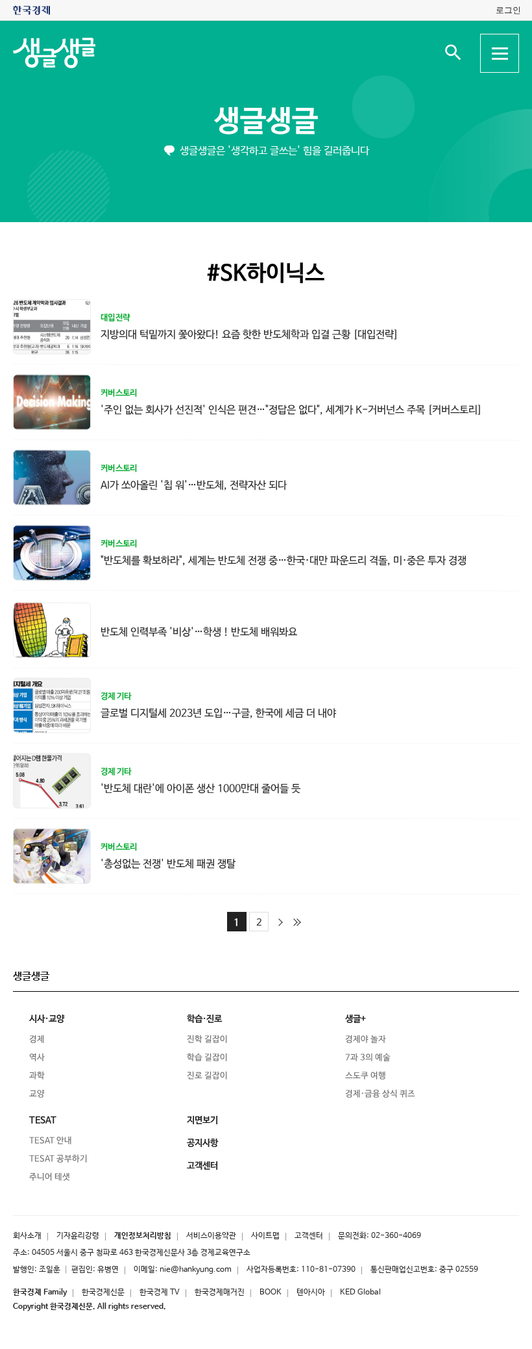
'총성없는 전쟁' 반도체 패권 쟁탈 (168, 863)
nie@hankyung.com (196, 1269)
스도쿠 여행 (365, 1076)
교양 (37, 1094)
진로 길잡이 (207, 1076)
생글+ (355, 1019)
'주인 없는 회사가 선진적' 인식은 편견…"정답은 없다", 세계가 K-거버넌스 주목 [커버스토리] (291, 409)
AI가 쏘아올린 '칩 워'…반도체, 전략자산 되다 (194, 485)
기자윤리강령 (77, 1236)
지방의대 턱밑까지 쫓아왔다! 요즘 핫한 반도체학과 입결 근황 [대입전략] (249, 334)
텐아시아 (310, 1292)
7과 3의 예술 (368, 1058)
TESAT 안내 (50, 1141)
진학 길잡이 (207, 1039)
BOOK (271, 1292)
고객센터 (309, 1236)
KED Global (360, 1292)
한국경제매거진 (220, 1292)
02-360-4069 (396, 1236)
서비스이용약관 (211, 1236)
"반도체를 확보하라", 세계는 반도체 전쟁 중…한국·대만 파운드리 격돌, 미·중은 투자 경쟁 (283, 560)
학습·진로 (204, 1019)
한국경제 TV (159, 1292)
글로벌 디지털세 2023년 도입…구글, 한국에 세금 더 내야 (218, 713)
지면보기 (202, 1120)
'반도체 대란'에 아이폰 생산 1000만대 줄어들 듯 (200, 788)
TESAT (42, 1120)
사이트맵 (265, 1236)
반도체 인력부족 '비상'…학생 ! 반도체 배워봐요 (199, 631)
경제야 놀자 (365, 1039)
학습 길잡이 (207, 1058)
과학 (37, 1076)
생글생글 (266, 121)
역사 (37, 1058)
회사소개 (27, 1236)
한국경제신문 (103, 1292)
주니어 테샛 (49, 1177)
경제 (37, 1039)
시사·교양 (46, 1019)
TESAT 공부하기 (58, 1159)
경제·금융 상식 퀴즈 (380, 1094)
